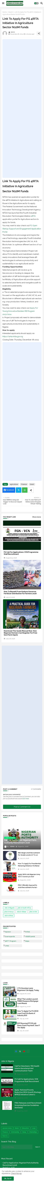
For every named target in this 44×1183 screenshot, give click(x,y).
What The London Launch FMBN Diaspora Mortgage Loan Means (27, 1001)
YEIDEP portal (30, 936)
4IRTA (33, 216)
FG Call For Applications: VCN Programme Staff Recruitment (21, 553)
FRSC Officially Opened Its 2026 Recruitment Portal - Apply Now (28, 887)
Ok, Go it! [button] (7, 1178)
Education (25, 1128)
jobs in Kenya (8, 912)
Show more (36, 517)
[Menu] (3, 3)
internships (33, 1132)
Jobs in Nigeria (9, 908)
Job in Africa (8, 915)
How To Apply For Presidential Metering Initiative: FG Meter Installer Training (29, 866)
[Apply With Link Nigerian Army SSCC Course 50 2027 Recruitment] (10, 877)
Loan (34, 1128)
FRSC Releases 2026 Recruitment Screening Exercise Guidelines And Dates (28, 1105)
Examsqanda (10, 936)
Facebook (10, 490)
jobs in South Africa (24, 908)
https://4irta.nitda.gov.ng (12, 336)
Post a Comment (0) (22, 807)
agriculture (14, 484)
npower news (7, 1128)
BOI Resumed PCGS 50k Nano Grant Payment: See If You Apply (28, 1025)
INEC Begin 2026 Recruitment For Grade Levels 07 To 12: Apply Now (29, 855)
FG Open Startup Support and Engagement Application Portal (21, 229)
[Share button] (31, 490)
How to (5, 1136)
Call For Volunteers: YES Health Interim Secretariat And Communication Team (27, 1068)
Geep (24, 1132)
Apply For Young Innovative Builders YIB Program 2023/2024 (20, 311)
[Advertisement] (22, 108)
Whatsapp (24, 490)
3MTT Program (10, 941)
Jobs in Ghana (21, 912)
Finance (24, 484)
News (17, 1128)
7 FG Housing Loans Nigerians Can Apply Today (28, 989)
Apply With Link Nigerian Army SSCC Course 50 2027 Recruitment (29, 876)
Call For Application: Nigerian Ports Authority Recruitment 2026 (21, 1164)
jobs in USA (33, 912)
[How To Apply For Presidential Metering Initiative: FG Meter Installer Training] (10, 866)
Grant (11, 12)
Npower (8, 932)
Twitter (18, 490)
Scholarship (15, 1132)
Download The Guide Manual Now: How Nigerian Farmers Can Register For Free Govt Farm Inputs (20, 633)
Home (4, 12)
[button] (36, 3)
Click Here (25, 799)
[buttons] (16, 1051)
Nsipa (27, 941)
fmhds (27, 932)
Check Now (15, 1173)
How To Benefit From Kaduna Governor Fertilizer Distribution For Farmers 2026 (20, 592)
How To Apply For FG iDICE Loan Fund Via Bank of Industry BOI (27, 1013)
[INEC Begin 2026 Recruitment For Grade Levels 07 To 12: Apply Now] (10, 855)
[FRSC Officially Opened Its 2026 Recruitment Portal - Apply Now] (10, 888)
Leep (7, 946)
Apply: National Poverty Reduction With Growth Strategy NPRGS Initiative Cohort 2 (28, 1092)
